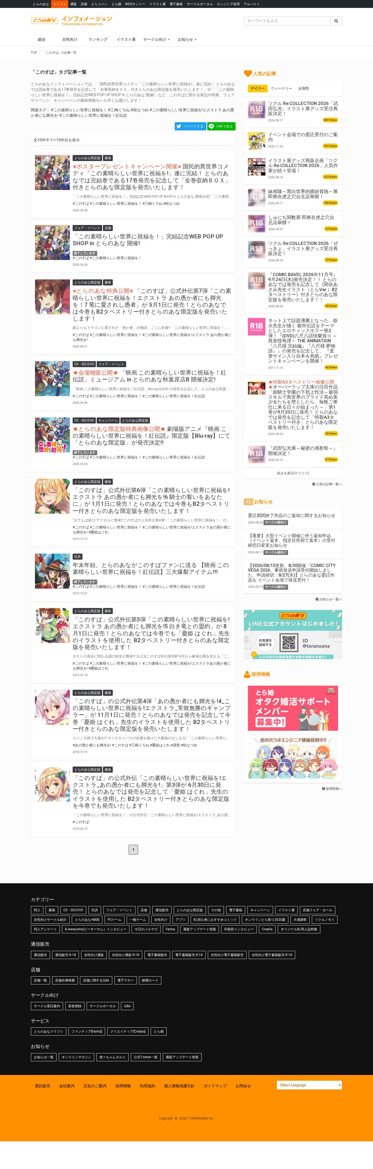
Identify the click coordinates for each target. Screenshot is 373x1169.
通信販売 (161, 910)
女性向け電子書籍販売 (227, 955)
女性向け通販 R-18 (125, 955)
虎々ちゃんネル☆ (112, 1057)
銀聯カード (150, 980)
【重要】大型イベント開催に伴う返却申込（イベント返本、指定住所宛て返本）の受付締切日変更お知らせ (291, 540)
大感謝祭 (300, 920)
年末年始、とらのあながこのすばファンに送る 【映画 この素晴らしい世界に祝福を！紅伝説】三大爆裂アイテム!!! (151, 568)
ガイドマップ (215, 1086)
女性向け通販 (94, 955)
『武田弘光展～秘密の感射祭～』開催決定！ (303, 450)
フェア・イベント (119, 910)
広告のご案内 (95, 1086)
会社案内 (67, 1086)
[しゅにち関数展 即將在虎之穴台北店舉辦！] (256, 223)
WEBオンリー (135, 4)
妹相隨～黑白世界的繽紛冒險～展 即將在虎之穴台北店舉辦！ (303, 194)
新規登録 (74, 1006)
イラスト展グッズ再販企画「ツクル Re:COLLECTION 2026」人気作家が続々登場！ (303, 165)
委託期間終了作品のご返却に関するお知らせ (291, 515)
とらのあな (41, 4)
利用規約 (147, 1086)
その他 (216, 910)
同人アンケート (45, 929)
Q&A (127, 1006)
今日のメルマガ (146, 929)
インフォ (59, 4)
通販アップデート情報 (199, 929)
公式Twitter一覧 (146, 1057)
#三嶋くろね (119, 110)
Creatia (267, 929)
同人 (37, 910)
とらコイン (99, 4)
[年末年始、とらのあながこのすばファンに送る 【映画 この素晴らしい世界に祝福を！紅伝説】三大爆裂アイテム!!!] (52, 571)
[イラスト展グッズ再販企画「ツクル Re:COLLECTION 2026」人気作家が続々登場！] (256, 167)
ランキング (98, 39)
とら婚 (116, 4)
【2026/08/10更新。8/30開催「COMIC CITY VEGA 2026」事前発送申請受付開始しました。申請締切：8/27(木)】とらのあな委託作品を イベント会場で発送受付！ (292, 573)
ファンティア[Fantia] (87, 1031)
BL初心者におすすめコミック (215, 920)
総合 (42, 39)
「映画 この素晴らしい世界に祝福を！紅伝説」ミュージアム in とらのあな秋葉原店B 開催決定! (149, 376)
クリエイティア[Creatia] (128, 1031)
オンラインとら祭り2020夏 (265, 920)
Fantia (170, 929)
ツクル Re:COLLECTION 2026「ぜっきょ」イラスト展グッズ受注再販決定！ (303, 248)
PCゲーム (115, 920)
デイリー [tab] (258, 88)
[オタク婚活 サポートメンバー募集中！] (293, 728)
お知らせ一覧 (44, 1057)
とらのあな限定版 (190, 910)
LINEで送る (224, 126)
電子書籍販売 (157, 955)
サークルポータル (200, 4)
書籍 (52, 910)
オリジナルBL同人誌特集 (299, 929)
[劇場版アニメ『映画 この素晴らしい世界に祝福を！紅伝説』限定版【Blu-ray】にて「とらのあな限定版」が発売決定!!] (52, 434)
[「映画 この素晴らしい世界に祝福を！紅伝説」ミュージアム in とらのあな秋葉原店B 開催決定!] (52, 378)
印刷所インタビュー (239, 929)
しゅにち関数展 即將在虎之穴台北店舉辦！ (301, 220)
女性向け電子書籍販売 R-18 (272, 955)
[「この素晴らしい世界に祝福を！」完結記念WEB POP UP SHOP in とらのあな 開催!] (52, 242)
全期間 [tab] (303, 88)
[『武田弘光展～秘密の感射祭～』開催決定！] (256, 454)
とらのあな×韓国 (87, 920)
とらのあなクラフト (48, 1031)
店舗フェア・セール (317, 910)
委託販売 (42, 1086)
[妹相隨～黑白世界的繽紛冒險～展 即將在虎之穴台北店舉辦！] (256, 197)
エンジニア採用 (228, 4)
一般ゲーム (138, 920)
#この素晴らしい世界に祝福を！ (79, 110)
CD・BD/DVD (73, 910)
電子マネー (125, 980)
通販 (73, 4)
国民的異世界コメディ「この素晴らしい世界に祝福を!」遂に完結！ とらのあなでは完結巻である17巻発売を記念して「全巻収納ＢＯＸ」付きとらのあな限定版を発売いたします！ (152, 177)
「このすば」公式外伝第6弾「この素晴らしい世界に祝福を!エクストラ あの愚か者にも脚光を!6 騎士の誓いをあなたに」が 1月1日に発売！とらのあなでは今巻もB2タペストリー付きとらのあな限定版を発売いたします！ (151, 500)
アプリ (180, 920)
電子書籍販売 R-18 (189, 955)
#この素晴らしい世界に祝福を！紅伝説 (93, 115)
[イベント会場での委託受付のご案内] (256, 141)
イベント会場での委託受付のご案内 (303, 137)
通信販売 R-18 (65, 955)
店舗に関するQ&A (96, 980)
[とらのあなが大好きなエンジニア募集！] (293, 776)
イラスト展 (157, 4)
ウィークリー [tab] (281, 88)
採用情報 (123, 1086)
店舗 (84, 4)
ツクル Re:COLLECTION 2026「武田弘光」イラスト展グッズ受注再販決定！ (303, 108)
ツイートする (193, 126)
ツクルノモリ (324, 920)
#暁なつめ (140, 110)
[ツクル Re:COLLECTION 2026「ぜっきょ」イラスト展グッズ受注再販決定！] (256, 249)
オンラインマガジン (76, 1057)
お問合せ (243, 1086)
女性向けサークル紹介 (50, 920)
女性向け (70, 39)
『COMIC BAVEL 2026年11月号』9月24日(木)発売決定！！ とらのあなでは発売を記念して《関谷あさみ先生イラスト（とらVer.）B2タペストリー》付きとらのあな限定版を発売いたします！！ (303, 287)
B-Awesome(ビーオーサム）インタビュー (95, 929)
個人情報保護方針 (179, 1086)
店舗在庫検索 (65, 980)
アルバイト (252, 4)
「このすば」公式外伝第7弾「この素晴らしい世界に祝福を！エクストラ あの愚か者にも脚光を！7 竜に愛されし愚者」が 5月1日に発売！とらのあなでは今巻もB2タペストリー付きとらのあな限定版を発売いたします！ (152, 305)
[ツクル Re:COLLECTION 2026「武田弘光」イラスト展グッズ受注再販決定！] (256, 109)
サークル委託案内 (47, 1006)
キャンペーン (260, 910)
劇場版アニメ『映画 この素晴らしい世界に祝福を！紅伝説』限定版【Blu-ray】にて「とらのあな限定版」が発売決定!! (151, 436)
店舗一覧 (40, 980)
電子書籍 (176, 4)
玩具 (94, 910)
